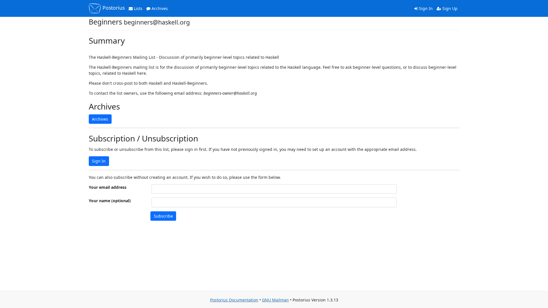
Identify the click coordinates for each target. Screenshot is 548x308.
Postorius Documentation (234, 300)
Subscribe (163, 216)
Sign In (425, 8)
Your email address (107, 187)
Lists (137, 8)
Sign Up (449, 8)
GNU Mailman (275, 300)
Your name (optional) (110, 200)
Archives (159, 8)
